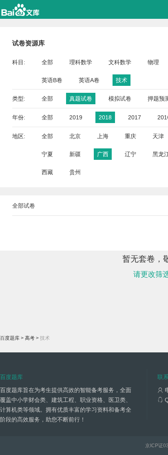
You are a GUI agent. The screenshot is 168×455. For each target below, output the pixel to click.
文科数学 (119, 62)
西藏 (47, 172)
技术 (121, 80)
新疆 (75, 154)
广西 (102, 154)
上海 (102, 136)
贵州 (75, 172)
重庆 (130, 136)
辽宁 (130, 154)
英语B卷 (52, 80)
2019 (75, 117)
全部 (47, 62)
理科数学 (80, 62)
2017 (134, 117)
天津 (158, 136)
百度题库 (10, 338)
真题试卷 (80, 98)
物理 (153, 62)
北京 (75, 136)
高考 (30, 338)
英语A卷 (89, 80)
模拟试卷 (119, 98)
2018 (105, 117)
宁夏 (47, 154)
